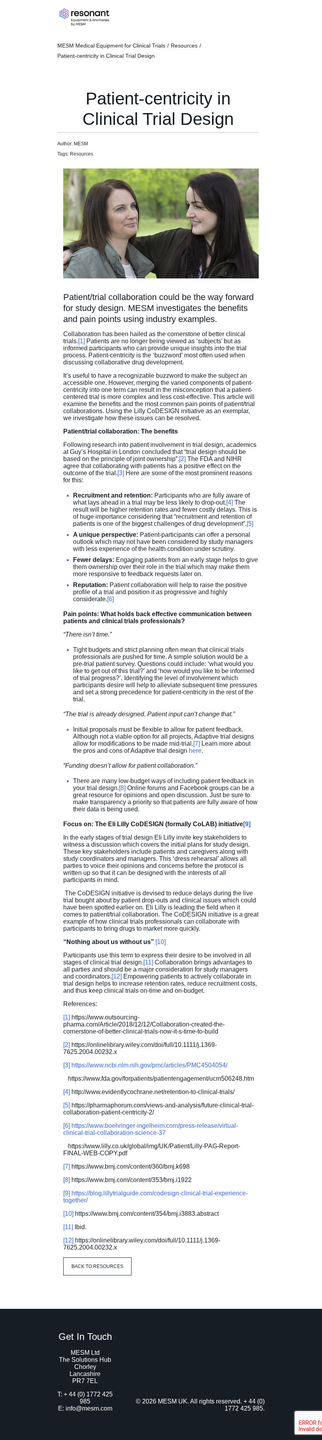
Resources (184, 45)
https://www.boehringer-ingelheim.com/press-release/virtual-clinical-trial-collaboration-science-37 (150, 1129)
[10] (161, 942)
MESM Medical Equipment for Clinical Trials (111, 45)
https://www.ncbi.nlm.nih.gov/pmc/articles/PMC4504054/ (149, 1065)
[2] (182, 459)
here (195, 750)
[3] (120, 473)
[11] (148, 962)
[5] (250, 523)
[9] (247, 824)
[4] (229, 502)
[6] (110, 599)
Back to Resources (97, 1266)
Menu (256, 15)
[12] (117, 976)
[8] (122, 788)
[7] (196, 743)
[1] (81, 341)
